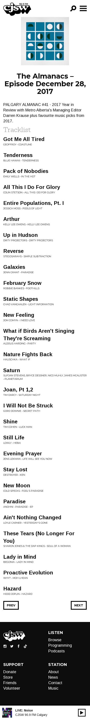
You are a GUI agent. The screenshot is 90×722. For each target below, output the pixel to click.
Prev (11, 605)
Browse (54, 640)
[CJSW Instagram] (5, 646)
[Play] (82, 713)
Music (53, 688)
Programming (60, 645)
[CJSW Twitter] (12, 646)
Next (78, 605)
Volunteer (11, 688)
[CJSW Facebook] (18, 646)
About (53, 672)
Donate (9, 672)
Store (8, 677)
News (53, 677)
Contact (55, 683)
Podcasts (56, 651)
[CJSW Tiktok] (25, 646)
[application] (82, 713)
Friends (9, 683)
